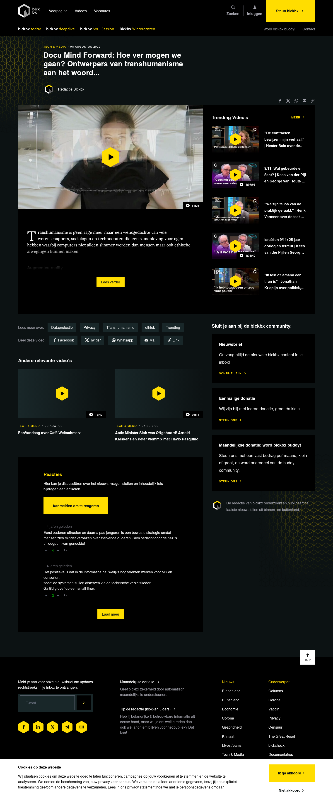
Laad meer (110, 614)
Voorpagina (58, 10)
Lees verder (110, 282)
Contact (308, 29)
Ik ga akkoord (289, 773)
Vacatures (102, 10)
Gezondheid (232, 727)
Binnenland (231, 690)
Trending (173, 327)
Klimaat (228, 736)
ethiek (150, 327)
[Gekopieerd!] (312, 100)
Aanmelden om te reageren (76, 505)
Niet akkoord (290, 790)
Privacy (90, 327)
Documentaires (280, 754)
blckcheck (276, 745)
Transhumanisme (120, 327)
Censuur (275, 727)
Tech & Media (233, 754)
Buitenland (230, 699)
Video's (81, 10)
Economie (230, 709)
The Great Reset (281, 736)
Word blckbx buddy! (279, 29)
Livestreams (231, 745)
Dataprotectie (62, 327)
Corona (228, 718)
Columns (275, 690)
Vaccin (273, 709)
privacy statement (141, 787)
